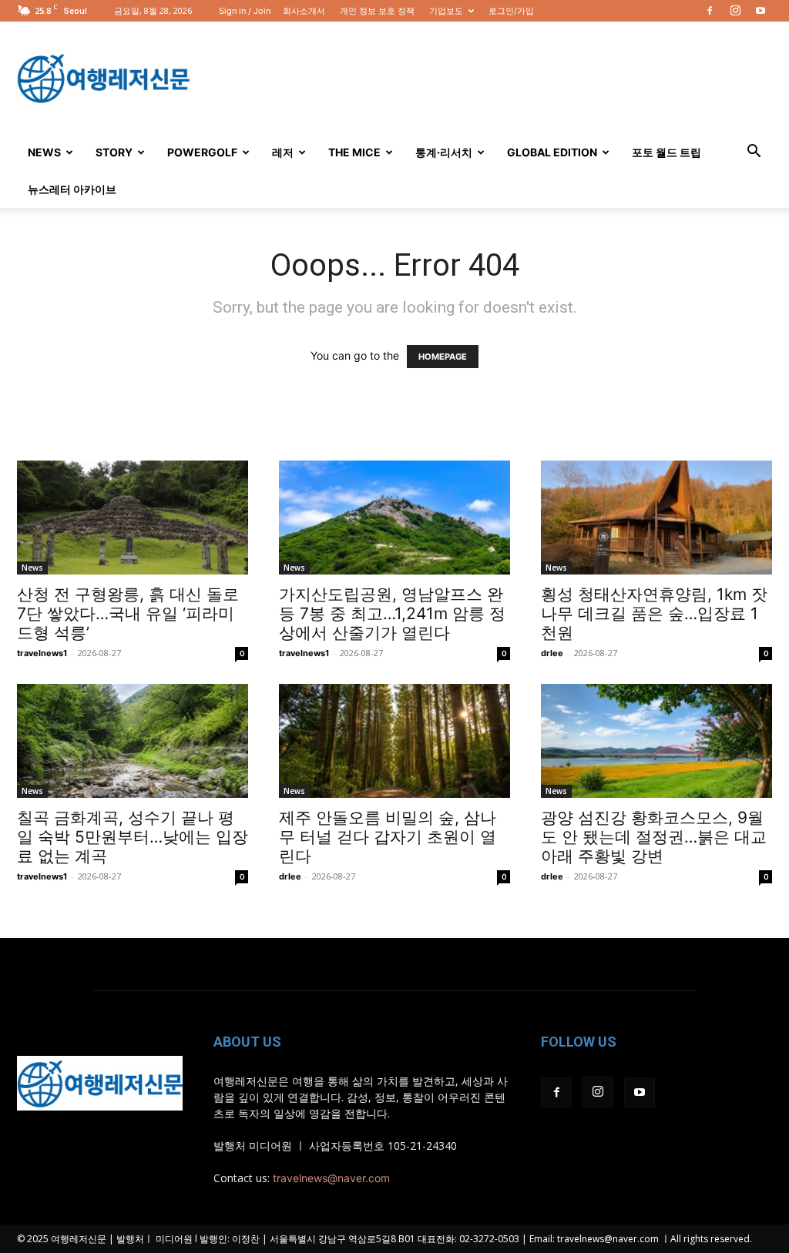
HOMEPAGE (442, 356)
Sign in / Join (244, 10)
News (44, 152)
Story (114, 152)
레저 (283, 152)
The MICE (354, 152)
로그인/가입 (511, 10)
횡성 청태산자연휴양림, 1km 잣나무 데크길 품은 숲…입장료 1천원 (654, 613)
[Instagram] (735, 11)
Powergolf (202, 152)
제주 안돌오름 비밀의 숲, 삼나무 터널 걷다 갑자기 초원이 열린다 (387, 837)
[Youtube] (760, 11)
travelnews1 (42, 653)
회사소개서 (304, 10)
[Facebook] (709, 11)
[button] (753, 152)
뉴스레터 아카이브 (72, 189)
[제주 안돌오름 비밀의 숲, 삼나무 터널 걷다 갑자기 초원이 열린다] (394, 741)
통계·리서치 (443, 152)
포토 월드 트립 (666, 152)
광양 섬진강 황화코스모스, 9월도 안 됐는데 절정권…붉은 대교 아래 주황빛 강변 (654, 837)
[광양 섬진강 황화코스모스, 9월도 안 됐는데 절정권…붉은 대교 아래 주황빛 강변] (656, 741)
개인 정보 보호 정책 (377, 10)
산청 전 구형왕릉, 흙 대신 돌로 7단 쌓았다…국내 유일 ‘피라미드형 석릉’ (128, 613)
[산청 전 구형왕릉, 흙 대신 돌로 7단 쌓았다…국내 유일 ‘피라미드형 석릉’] (132, 518)
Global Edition (552, 152)
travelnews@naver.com (331, 1177)
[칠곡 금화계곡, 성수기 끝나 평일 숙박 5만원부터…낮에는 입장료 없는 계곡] (132, 741)
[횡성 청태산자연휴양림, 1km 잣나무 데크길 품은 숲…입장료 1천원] (656, 518)
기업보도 (446, 10)
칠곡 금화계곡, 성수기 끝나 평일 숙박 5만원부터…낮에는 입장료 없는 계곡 (132, 837)
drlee (552, 653)
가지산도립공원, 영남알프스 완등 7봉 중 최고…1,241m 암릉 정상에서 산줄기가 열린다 (392, 613)
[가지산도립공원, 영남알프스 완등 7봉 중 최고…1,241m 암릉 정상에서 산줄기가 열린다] (394, 518)
